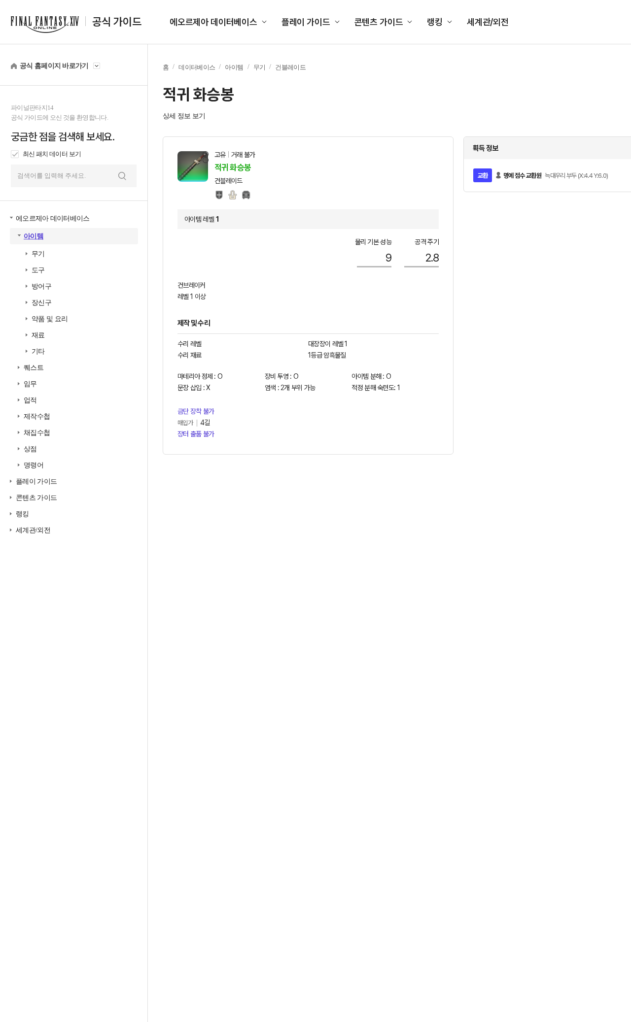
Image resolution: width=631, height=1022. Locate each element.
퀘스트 (33, 367)
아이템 (33, 236)
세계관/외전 (488, 22)
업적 (30, 400)
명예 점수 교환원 (522, 175)
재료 (38, 335)
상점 (30, 449)
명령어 (33, 465)
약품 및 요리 (50, 319)
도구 (38, 270)
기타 (38, 351)
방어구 (41, 286)
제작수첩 (37, 416)
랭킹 (435, 22)
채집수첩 (37, 432)
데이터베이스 (196, 67)
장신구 (41, 302)
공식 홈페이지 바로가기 (54, 65)
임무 (30, 384)
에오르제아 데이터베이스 (213, 22)
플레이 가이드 (305, 22)
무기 (38, 254)
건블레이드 (290, 67)
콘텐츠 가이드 (378, 22)
